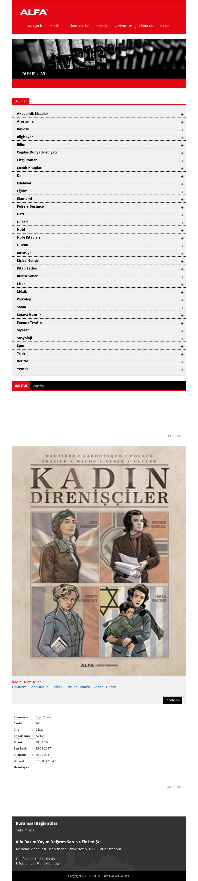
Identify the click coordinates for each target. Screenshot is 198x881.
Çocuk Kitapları (29, 167)
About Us (146, 25)
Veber (98, 686)
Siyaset (23, 330)
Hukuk (22, 245)
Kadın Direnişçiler (26, 682)
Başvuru (23, 129)
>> (179, 435)
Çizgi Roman (27, 160)
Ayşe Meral (43, 717)
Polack (57, 686)
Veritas (22, 361)
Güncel (22, 221)
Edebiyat (24, 183)
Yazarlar (101, 25)
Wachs (86, 686)
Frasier (71, 686)
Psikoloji (24, 299)
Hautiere (20, 686)
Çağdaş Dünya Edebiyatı (37, 152)
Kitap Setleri (27, 268)
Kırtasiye (24, 252)
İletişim (165, 25)
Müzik (22, 291)
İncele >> (172, 700)
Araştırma (25, 121)
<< (169, 435)
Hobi (21, 229)
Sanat (21, 307)
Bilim (21, 144)
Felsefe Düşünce (30, 206)
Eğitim (22, 191)
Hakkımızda (25, 830)
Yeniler (56, 25)
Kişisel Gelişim (29, 260)
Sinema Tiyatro (29, 322)
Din (19, 175)
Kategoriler (36, 25)
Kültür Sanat (27, 276)
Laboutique (39, 686)
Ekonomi (24, 198)
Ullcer (111, 686)
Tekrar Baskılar (78, 25)
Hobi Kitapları (28, 237)
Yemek (22, 368)
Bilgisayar (25, 136)
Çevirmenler (123, 25)
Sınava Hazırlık (29, 314)
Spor (21, 345)
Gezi (20, 214)
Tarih (21, 353)
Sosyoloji (24, 337)
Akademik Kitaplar (32, 113)
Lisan (21, 283)
